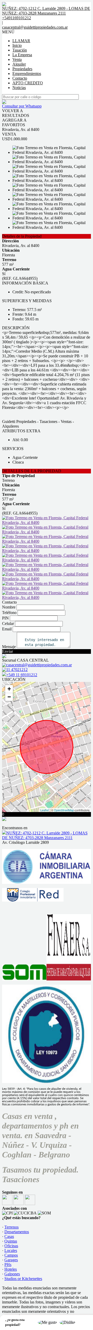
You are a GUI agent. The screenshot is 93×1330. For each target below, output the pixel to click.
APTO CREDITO (27, 83)
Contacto (19, 78)
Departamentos (16, 1232)
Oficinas (11, 1246)
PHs (7, 1264)
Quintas (10, 1241)
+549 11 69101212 (21, 675)
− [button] (9, 697)
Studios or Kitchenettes (23, 1278)
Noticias (19, 87)
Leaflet (44, 810)
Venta (17, 59)
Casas (9, 1236)
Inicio (17, 45)
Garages (11, 1260)
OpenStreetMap (64, 810)
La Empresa (22, 55)
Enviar (7, 651)
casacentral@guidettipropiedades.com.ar (35, 27)
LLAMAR (21, 41)
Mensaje (9, 646)
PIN (5, 618)
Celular (8, 623)
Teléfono (9, 612)
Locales (10, 1250)
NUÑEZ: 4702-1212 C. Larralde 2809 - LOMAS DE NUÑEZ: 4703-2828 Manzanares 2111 (45, 835)
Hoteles (10, 1269)
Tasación (19, 50)
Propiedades (22, 69)
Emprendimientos (26, 73)
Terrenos (11, 1227)
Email (7, 629)
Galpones (12, 1274)
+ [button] (9, 689)
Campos (11, 1255)
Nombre (9, 607)
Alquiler (19, 64)
